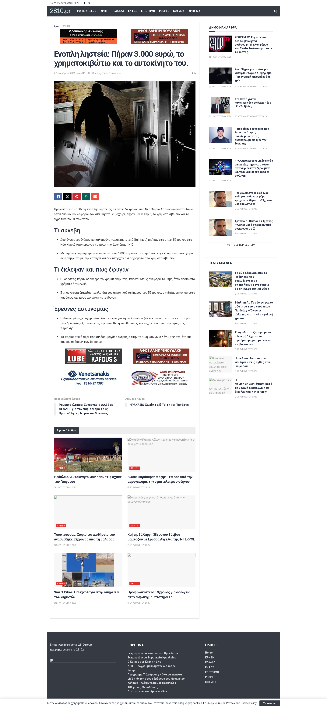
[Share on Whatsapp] (86, 196)
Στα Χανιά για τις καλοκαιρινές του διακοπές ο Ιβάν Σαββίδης (253, 103)
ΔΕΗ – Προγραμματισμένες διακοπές (152, 666)
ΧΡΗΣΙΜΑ (194, 10)
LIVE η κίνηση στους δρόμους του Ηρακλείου (156, 678)
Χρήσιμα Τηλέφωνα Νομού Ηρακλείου (152, 682)
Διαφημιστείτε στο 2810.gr (68, 649)
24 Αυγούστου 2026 (139, 545)
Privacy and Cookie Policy (241, 703)
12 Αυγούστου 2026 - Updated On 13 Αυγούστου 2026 (239, 116)
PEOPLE (164, 10)
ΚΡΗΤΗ (105, 10)
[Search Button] (275, 11)
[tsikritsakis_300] (159, 377)
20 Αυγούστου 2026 (246, 233)
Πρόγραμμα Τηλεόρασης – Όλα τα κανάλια (155, 674)
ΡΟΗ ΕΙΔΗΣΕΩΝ (86, 10)
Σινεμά (132, 670)
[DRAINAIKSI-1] (88, 36)
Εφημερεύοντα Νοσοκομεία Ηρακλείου (153, 653)
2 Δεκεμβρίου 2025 (64, 73)
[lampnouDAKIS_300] (159, 36)
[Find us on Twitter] (89, 3)
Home (209, 652)
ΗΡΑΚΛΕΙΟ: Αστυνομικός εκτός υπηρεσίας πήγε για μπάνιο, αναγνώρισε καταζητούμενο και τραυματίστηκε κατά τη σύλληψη (254, 168)
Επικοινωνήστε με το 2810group (71, 644)
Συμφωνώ (269, 703)
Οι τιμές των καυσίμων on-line (147, 691)
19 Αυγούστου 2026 (221, 57)
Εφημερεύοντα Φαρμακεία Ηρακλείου (152, 657)
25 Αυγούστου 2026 (66, 487)
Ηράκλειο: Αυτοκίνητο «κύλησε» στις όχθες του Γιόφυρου (252, 362)
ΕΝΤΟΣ (132, 10)
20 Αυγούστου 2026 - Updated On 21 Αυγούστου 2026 (239, 86)
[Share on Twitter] (67, 196)
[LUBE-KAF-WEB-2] (93, 356)
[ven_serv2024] (88, 377)
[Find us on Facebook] (84, 3)
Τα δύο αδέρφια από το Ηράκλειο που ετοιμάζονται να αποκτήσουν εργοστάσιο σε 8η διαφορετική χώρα (252, 280)
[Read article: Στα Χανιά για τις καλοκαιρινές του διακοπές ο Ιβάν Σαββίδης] (220, 105)
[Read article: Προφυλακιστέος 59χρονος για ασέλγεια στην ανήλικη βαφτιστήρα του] (161, 570)
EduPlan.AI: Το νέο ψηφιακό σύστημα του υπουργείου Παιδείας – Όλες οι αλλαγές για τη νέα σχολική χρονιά (254, 310)
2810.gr (60, 10)
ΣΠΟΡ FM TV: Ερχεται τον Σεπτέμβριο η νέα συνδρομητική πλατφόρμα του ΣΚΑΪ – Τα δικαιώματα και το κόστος (253, 45)
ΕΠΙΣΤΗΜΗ (148, 10)
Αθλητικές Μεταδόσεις (143, 687)
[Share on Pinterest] (76, 196)
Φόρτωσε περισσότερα (241, 245)
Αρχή (56, 26)
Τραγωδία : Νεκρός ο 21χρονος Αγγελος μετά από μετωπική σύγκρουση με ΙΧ (254, 225)
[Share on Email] (95, 196)
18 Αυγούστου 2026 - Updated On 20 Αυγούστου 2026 (239, 148)
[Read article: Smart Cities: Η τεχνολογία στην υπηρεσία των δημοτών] (88, 570)
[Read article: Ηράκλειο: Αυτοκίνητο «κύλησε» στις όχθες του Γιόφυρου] (88, 455)
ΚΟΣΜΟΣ (178, 10)
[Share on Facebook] (58, 196)
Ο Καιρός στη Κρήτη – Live (144, 661)
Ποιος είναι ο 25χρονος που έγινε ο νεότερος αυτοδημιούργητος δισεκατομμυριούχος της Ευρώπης (252, 136)
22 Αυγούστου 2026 (246, 209)
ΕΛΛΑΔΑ (119, 10)
